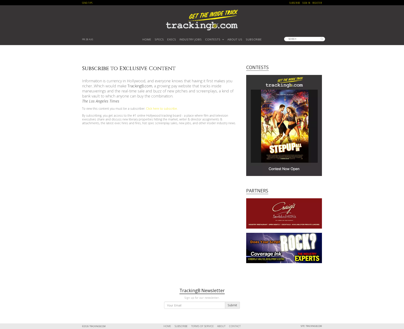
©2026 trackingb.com (94, 326)
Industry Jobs (190, 39)
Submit (232, 305)
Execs (171, 39)
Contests (213, 39)
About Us (234, 39)
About (221, 326)
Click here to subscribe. (162, 109)
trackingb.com (314, 326)
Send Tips (87, 3)
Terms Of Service (202, 326)
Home (146, 39)
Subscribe (294, 3)
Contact (235, 326)
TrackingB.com (140, 85)
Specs (159, 39)
